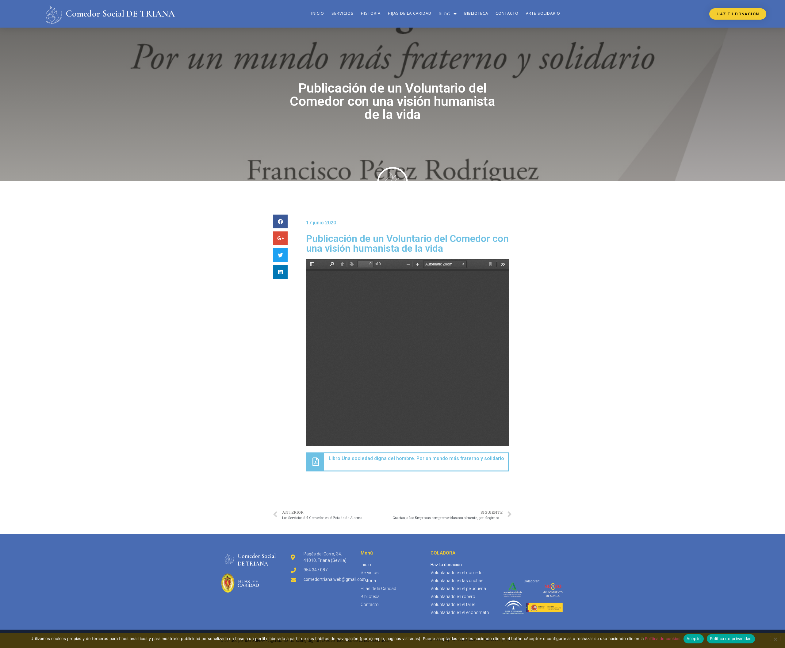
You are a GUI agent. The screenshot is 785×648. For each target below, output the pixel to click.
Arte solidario (543, 13)
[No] (775, 638)
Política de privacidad (731, 638)
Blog (444, 14)
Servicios (342, 13)
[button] (737, 14)
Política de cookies (662, 638)
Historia (371, 13)
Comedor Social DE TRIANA (120, 13)
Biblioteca (476, 13)
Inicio (317, 13)
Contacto (507, 13)
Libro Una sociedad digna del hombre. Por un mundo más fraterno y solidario (416, 458)
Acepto (694, 638)
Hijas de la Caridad (409, 13)
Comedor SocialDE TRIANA (257, 559)
